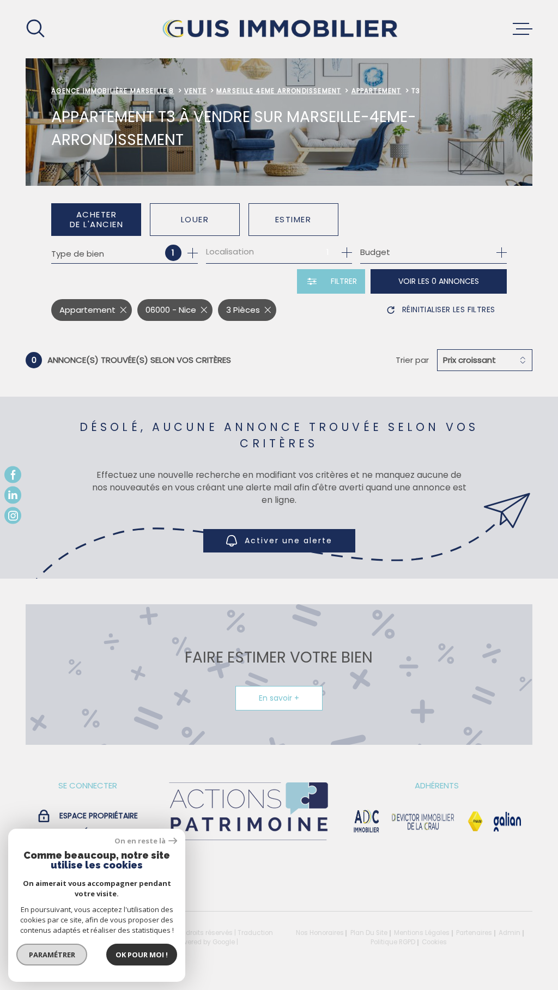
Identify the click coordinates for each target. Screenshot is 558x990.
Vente (195, 91)
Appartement (376, 91)
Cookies (434, 942)
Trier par (412, 360)
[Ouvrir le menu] (522, 29)
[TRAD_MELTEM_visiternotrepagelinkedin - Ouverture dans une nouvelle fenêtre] (12, 495)
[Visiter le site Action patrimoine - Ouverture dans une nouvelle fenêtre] (248, 841)
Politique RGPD (393, 942)
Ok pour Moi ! (142, 954)
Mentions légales (422, 932)
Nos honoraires (320, 932)
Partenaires (474, 932)
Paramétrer (52, 954)
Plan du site (368, 932)
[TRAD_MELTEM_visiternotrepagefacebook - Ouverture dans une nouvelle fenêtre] (12, 474)
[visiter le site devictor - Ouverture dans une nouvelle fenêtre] (423, 821)
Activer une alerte (288, 540)
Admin (509, 932)
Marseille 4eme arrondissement (278, 91)
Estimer (293, 219)
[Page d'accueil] (279, 29)
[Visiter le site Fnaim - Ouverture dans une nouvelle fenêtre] (475, 822)
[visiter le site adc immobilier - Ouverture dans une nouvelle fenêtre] (366, 821)
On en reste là (140, 841)
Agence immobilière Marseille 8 (112, 91)
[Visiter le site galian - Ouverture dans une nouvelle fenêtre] (507, 821)
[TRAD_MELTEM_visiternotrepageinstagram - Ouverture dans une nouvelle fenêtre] (12, 515)
